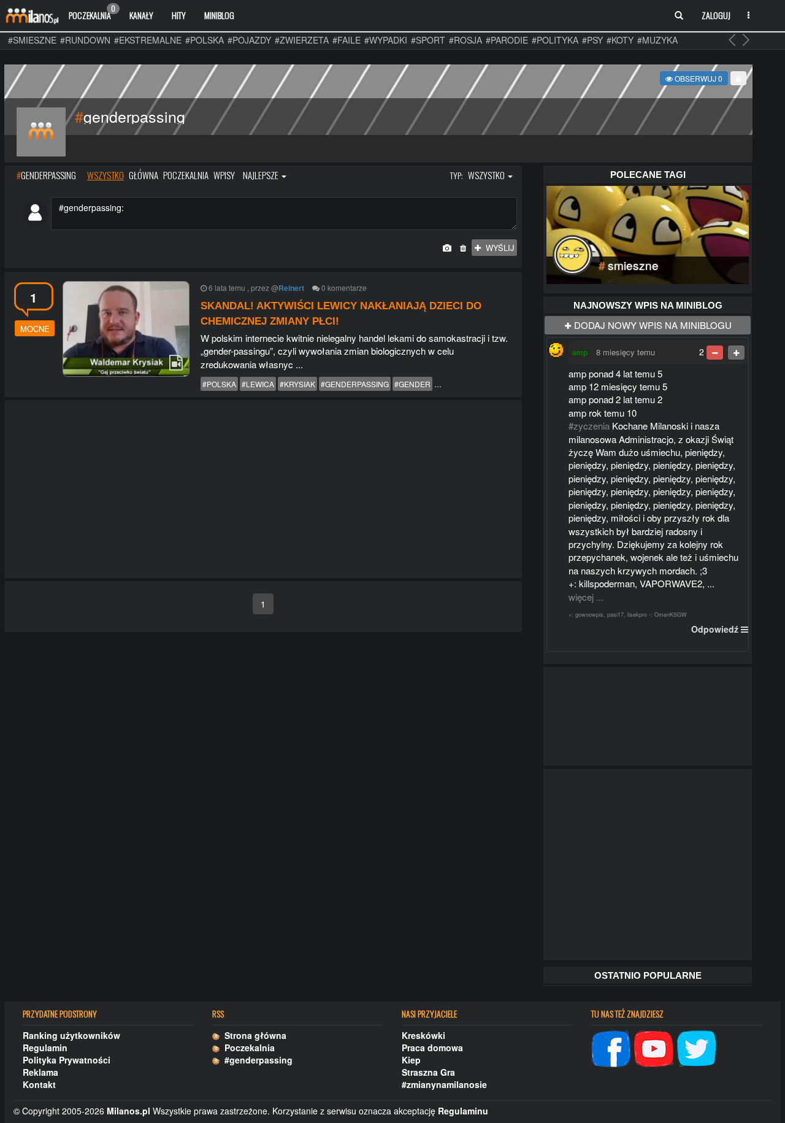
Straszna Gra (428, 1072)
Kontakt (39, 1084)
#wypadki (385, 40)
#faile (346, 40)
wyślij (498, 247)
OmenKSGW (670, 615)
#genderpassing (355, 384)
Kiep (411, 1060)
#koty (620, 40)
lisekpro (637, 615)
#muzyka (657, 40)
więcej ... (586, 596)
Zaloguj (716, 15)
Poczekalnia (92, 12)
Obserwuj (697, 78)
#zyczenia (589, 425)
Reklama (40, 1072)
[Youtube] (653, 1047)
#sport (428, 40)
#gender (412, 384)
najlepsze (261, 175)
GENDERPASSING (46, 175)
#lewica (258, 384)
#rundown (85, 40)
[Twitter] (696, 1047)
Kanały (141, 15)
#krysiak (297, 384)
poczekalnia (186, 175)
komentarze (347, 287)
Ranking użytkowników (71, 1035)
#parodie (507, 40)
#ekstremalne (148, 40)
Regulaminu (463, 1111)
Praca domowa (432, 1047)
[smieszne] (647, 233)
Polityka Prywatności (66, 1060)
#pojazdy (249, 40)
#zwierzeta (302, 40)
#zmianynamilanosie (444, 1084)
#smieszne (32, 40)
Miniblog (219, 15)
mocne (35, 328)
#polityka (555, 40)
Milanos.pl (128, 1111)
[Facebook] (610, 1047)
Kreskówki (423, 1035)
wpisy (224, 175)
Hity (179, 15)
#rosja (465, 40)
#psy (592, 40)
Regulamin (45, 1047)
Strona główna (253, 1035)
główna (143, 175)
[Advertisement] (263, 490)
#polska (204, 40)
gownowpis (589, 615)
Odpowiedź (714, 629)
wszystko (105, 175)
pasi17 (615, 615)
